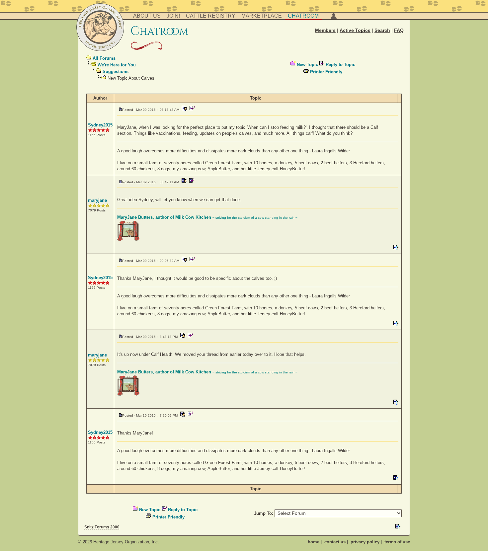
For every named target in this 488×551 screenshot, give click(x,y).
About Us (147, 16)
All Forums (104, 58)
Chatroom (303, 16)
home (313, 541)
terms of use (397, 541)
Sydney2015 (100, 124)
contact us (335, 541)
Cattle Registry (210, 16)
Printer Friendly (326, 71)
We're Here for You (117, 64)
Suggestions (115, 71)
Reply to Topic (340, 64)
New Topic (307, 64)
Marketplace (261, 16)
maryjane (97, 200)
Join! (173, 16)
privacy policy (365, 541)
